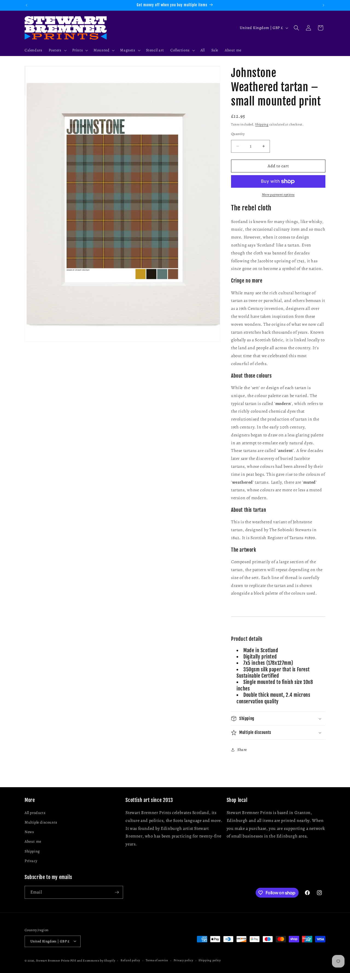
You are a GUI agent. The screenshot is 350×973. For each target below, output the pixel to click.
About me (33, 841)
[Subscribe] (117, 892)
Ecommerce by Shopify (99, 960)
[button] (57, 50)
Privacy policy (183, 960)
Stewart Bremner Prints (52, 960)
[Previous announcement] (27, 5)
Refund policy (130, 960)
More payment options (278, 194)
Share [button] (242, 749)
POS (73, 960)
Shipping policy (210, 960)
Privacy (31, 860)
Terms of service (157, 960)
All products (35, 812)
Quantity (238, 133)
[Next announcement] (323, 5)
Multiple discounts (41, 822)
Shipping (262, 124)
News (29, 832)
